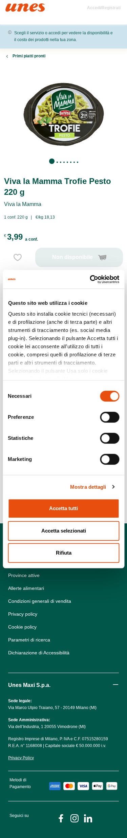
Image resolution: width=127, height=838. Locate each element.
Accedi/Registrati (104, 7)
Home (12, 6)
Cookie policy (22, 627)
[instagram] (74, 818)
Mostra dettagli (88, 487)
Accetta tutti (63, 508)
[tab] (52, 161)
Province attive (24, 575)
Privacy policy (22, 614)
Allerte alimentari (26, 588)
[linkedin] (88, 818)
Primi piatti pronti (29, 56)
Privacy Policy (21, 758)
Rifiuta (63, 553)
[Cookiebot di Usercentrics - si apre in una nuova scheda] (90, 279)
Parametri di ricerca (29, 640)
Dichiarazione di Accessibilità (38, 652)
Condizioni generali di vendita (39, 601)
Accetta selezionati (63, 531)
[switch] (109, 417)
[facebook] (61, 818)
